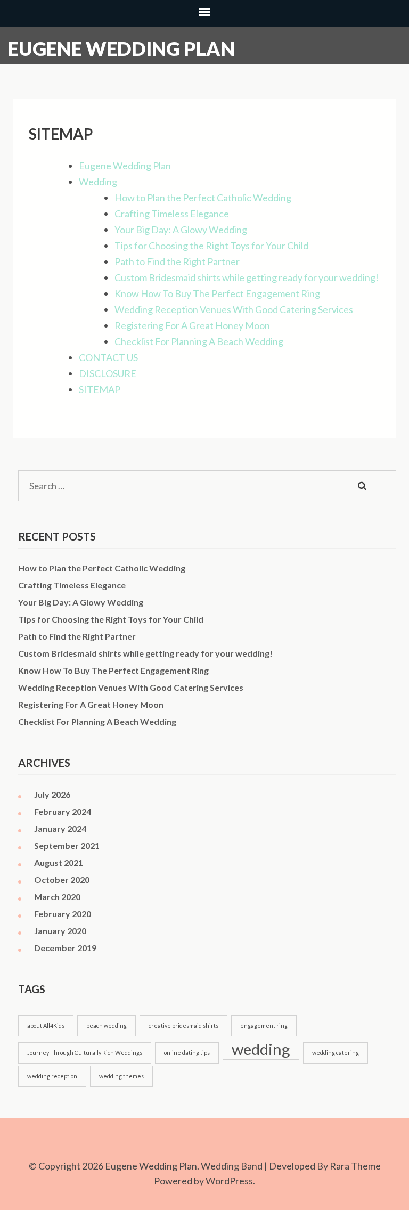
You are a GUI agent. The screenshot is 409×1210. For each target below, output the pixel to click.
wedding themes (121, 1076)
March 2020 (57, 897)
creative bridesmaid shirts (183, 1025)
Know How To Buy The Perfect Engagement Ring (217, 293)
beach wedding (106, 1025)
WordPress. (230, 1181)
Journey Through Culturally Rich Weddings (84, 1052)
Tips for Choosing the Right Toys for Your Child (211, 245)
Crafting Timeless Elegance (171, 213)
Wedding (98, 181)
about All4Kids (45, 1025)
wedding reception (52, 1076)
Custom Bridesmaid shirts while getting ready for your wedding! (246, 277)
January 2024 (60, 828)
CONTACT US (108, 357)
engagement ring (264, 1025)
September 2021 (67, 845)
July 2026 (52, 794)
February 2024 (62, 811)
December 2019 (65, 948)
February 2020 (62, 914)
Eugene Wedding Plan (121, 48)
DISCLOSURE (107, 373)
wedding (261, 1049)
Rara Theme (355, 1166)
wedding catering (335, 1052)
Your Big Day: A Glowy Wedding (180, 229)
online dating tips (187, 1052)
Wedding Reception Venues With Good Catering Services (233, 309)
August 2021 (58, 862)
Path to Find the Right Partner (177, 261)
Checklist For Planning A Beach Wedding (198, 341)
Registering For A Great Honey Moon (192, 325)
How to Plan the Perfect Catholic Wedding (202, 197)
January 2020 (60, 931)
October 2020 (61, 879)
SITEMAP (99, 389)
